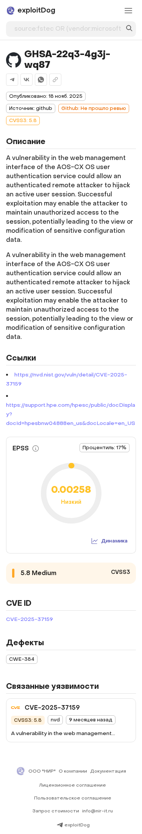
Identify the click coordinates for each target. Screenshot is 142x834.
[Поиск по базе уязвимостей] (129, 29)
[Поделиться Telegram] (12, 80)
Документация (108, 771)
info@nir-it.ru (97, 811)
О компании (73, 771)
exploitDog (77, 825)
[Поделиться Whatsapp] (41, 80)
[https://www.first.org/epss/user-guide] (35, 448)
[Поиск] (129, 29)
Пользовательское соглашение (72, 798)
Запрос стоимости (56, 811)
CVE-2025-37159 (29, 619)
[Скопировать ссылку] (55, 80)
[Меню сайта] (128, 10)
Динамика (114, 541)
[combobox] (67, 27)
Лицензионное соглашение (72, 785)
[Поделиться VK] (26, 80)
